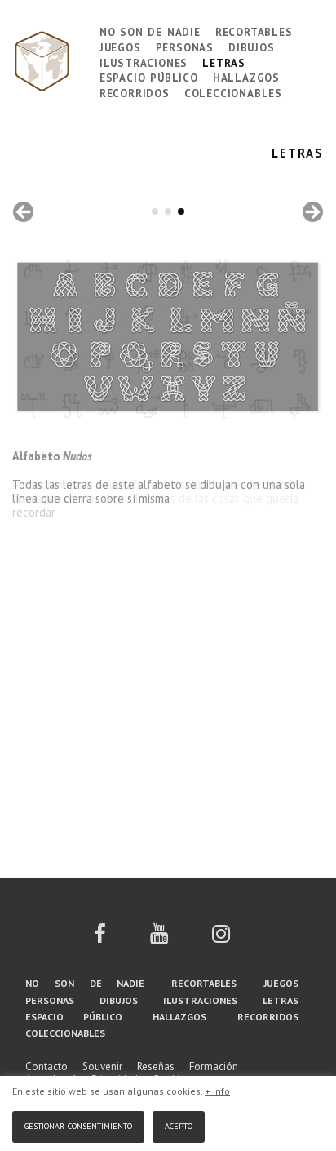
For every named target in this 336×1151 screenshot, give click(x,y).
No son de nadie (150, 30)
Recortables (254, 30)
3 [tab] (181, 211)
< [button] (24, 213)
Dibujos (251, 46)
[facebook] (100, 939)
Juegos (120, 46)
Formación (213, 1066)
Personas (185, 46)
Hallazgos (246, 76)
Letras (223, 61)
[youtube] (159, 939)
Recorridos (134, 92)
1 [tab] (155, 211)
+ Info (217, 1091)
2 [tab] (168, 211)
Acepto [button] (178, 1124)
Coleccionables (233, 92)
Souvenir (102, 1066)
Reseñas (156, 1066)
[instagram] (221, 939)
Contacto (46, 1066)
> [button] (311, 213)
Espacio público (148, 76)
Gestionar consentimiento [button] (78, 1124)
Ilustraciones (143, 61)
